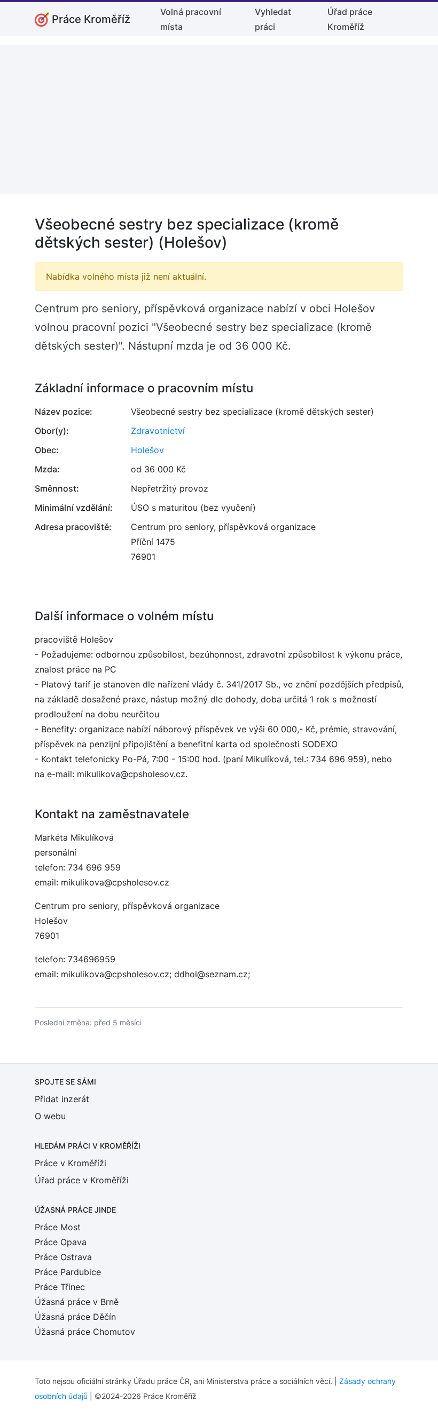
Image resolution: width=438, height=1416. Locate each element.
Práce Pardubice (68, 1272)
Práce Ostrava (63, 1257)
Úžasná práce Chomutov (85, 1331)
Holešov (147, 450)
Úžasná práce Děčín (75, 1316)
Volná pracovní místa (190, 19)
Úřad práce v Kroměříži (82, 1180)
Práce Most (58, 1227)
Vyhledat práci (273, 19)
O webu (50, 1116)
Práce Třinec (60, 1286)
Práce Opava (61, 1242)
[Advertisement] (219, 119)
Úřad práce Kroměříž (349, 19)
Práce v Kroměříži (70, 1163)
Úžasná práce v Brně (77, 1301)
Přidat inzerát (62, 1099)
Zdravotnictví (158, 430)
